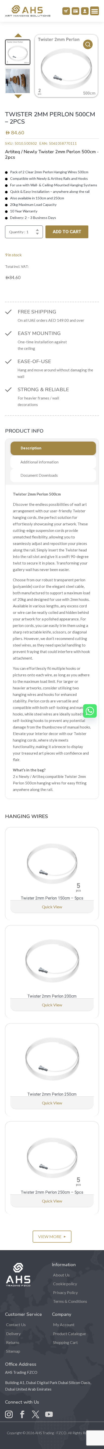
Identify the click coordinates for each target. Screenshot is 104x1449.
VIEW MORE (52, 1236)
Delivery (13, 1333)
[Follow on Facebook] (22, 1410)
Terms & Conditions (70, 1301)
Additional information (39, 462)
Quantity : (17, 232)
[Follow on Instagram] (9, 1410)
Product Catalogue (69, 1333)
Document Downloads (39, 475)
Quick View (52, 906)
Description (31, 448)
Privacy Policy (65, 1292)
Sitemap (13, 1351)
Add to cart (67, 231)
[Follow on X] (35, 1410)
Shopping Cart (65, 1342)
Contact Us (16, 1324)
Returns (12, 1342)
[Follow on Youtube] (49, 1410)
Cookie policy (65, 1283)
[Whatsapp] (90, 711)
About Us (61, 1274)
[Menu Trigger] (94, 11)
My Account (63, 1324)
